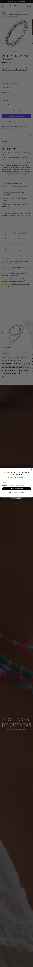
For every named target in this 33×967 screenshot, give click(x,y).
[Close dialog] (31, 469)
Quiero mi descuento (16, 488)
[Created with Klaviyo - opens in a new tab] (16, 498)
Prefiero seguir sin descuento (16, 492)
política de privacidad (19, 485)
